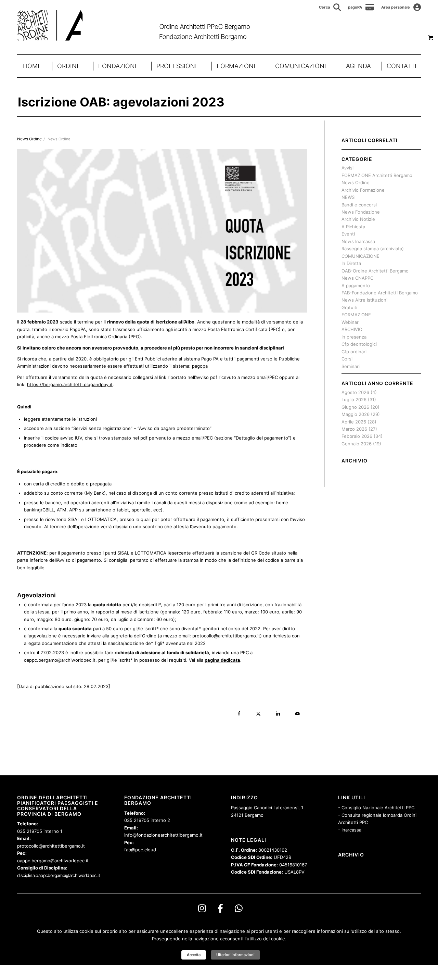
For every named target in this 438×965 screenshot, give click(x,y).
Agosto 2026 (355, 392)
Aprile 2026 (354, 421)
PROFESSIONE (177, 65)
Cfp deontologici (359, 344)
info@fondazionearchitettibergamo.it (163, 835)
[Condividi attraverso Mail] (297, 713)
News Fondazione (361, 212)
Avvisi (347, 167)
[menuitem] (330, 7)
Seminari (351, 366)
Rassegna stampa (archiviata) (373, 248)
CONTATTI (401, 65)
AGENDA (358, 65)
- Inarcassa (349, 830)
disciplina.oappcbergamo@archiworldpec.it (58, 875)
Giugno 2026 (355, 407)
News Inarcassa (358, 241)
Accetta (194, 954)
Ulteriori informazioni (235, 954)
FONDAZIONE (118, 65)
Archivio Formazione (363, 190)
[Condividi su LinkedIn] (278, 713)
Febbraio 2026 (357, 436)
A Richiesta (353, 226)
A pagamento (356, 285)
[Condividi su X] (258, 713)
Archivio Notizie (358, 219)
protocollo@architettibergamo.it (51, 846)
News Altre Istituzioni (364, 300)
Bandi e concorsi (359, 204)
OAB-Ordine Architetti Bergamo (375, 271)
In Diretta (351, 263)
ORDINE (68, 65)
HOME (32, 65)
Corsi (347, 358)
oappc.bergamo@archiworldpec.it (53, 860)
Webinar (350, 322)
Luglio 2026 (354, 399)
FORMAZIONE (237, 65)
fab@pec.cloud (140, 849)
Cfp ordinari (354, 351)
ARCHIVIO (352, 329)
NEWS (348, 197)
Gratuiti (349, 307)
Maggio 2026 (356, 414)
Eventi (348, 234)
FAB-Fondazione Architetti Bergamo (380, 292)
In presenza (354, 337)
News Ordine (59, 139)
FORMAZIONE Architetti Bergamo (377, 175)
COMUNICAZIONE (301, 65)
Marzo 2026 (354, 429)
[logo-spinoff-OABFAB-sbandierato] (142, 25)
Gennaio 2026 (357, 443)
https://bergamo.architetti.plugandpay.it (70, 384)
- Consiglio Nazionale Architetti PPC (376, 807)
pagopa (200, 366)
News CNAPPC (357, 278)
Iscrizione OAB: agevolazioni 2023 (121, 102)
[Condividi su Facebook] (239, 713)
